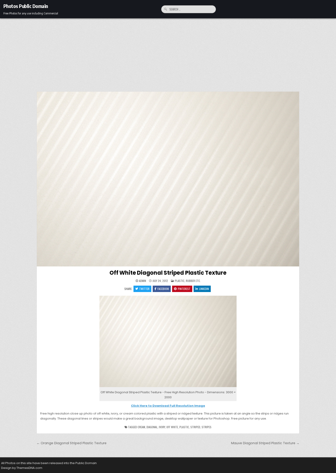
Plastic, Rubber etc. (188, 281)
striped (195, 427)
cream (141, 427)
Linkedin (204, 289)
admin (142, 280)
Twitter (144, 289)
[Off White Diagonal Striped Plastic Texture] (168, 387)
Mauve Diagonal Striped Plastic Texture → (265, 443)
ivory (162, 427)
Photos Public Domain (25, 6)
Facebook (163, 289)
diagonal (152, 427)
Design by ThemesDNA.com (21, 468)
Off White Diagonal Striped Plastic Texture (168, 272)
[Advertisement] (168, 53)
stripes (206, 427)
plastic (184, 427)
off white (172, 427)
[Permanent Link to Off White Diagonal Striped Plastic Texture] (168, 179)
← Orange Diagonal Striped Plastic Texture (72, 443)
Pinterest (184, 289)
